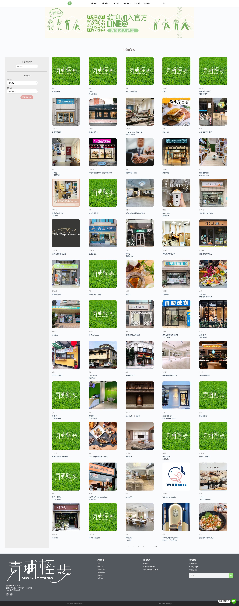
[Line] (233, 601)
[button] (163, 3)
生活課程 (138, 3)
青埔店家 (127, 3)
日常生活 (116, 3)
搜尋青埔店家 (27, 97)
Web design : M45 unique (165, 603)
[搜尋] (231, 575)
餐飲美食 (94, 3)
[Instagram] (11, 594)
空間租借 (147, 3)
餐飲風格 (105, 3)
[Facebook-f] (7, 594)
